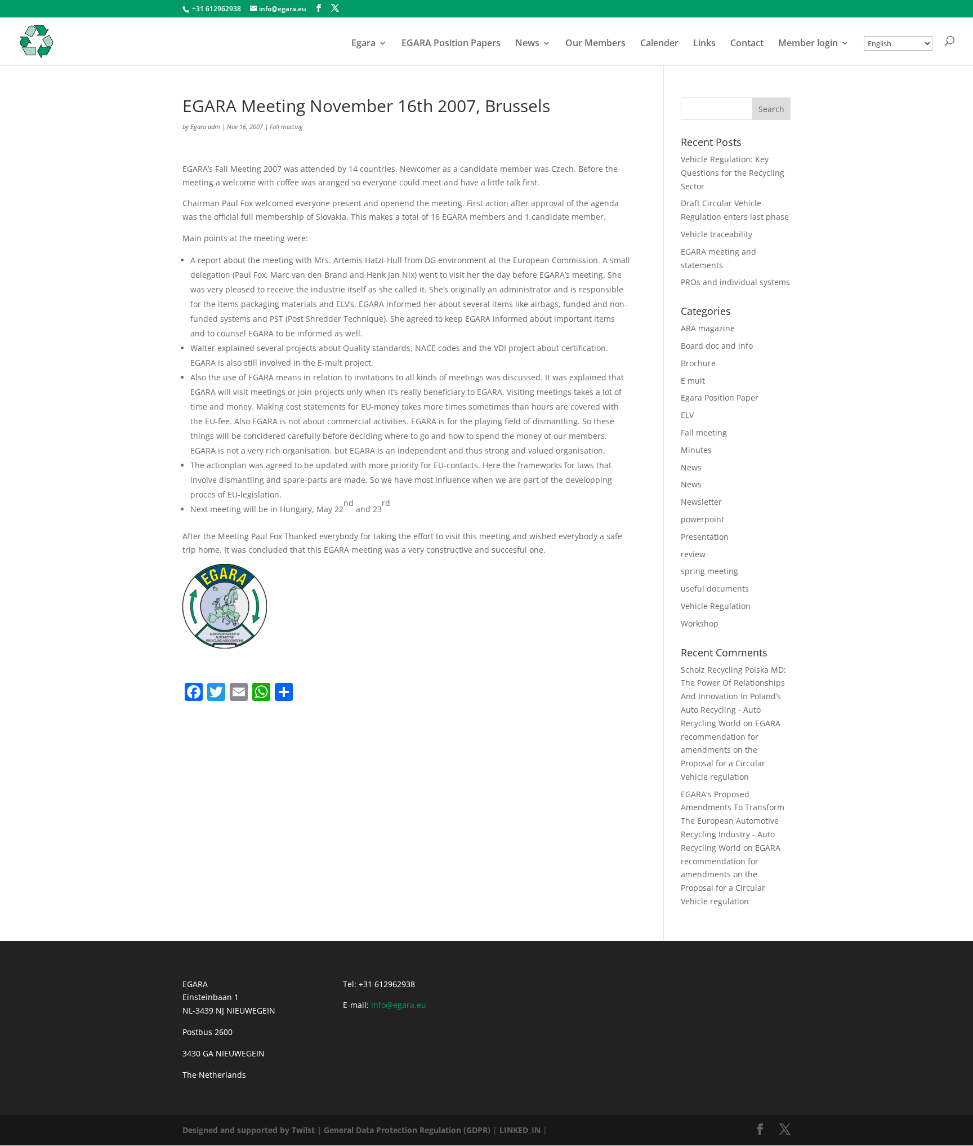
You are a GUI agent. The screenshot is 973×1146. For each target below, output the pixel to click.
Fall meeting (286, 126)
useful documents (715, 588)
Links (704, 44)
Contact (747, 44)
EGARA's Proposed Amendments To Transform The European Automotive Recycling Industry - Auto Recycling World (732, 821)
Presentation (705, 536)
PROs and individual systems (735, 282)
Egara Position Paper (719, 397)
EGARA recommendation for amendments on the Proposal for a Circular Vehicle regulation (730, 750)
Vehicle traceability (716, 234)
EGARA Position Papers (451, 44)
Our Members (595, 44)
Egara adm (205, 126)
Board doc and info (717, 345)
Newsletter (701, 501)
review (693, 554)
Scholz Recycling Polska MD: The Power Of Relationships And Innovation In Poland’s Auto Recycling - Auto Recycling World (733, 696)
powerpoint (702, 519)
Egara (363, 44)
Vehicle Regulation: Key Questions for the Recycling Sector (732, 173)
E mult (693, 380)
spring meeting (709, 571)
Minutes (696, 450)
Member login (808, 44)
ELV (687, 415)
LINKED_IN (520, 1130)
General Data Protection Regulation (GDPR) (407, 1130)
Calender (659, 44)
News (527, 44)
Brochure (698, 363)
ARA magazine (708, 328)
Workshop (699, 623)
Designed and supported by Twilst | (252, 1130)
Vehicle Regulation (716, 606)
